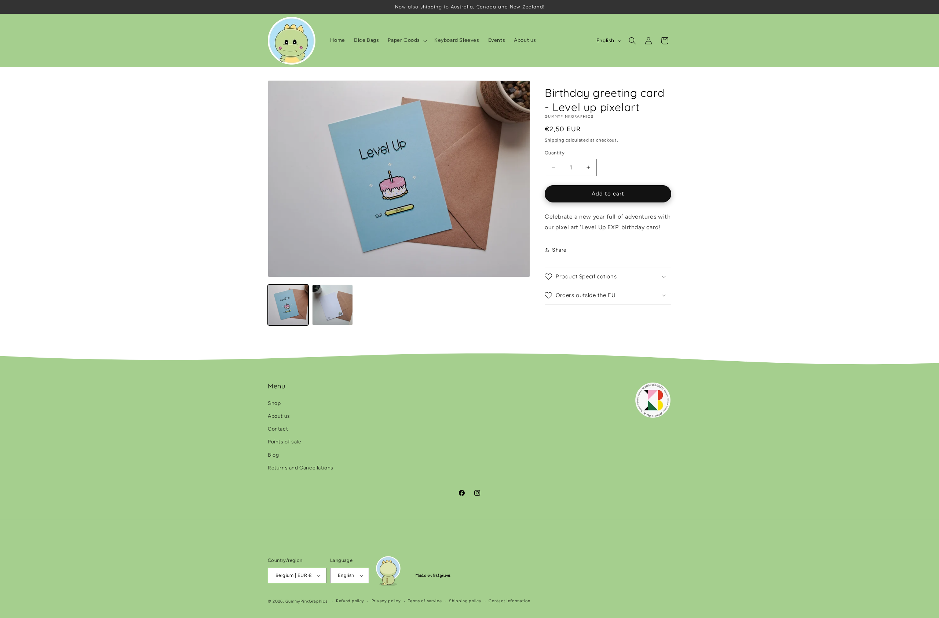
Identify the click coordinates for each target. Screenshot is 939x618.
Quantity (555, 153)
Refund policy (350, 601)
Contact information (509, 601)
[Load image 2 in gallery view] (332, 305)
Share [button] (559, 250)
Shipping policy (465, 601)
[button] (406, 40)
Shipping (555, 140)
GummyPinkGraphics (306, 601)
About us (279, 416)
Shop (274, 403)
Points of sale (284, 442)
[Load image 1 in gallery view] (288, 305)
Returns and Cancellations (300, 468)
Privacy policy (386, 601)
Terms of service (425, 601)
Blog (273, 455)
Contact (278, 429)
